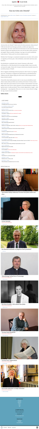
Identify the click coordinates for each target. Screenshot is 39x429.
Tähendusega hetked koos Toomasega (13, 276)
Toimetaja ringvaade (27, 15)
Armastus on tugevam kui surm (8, 131)
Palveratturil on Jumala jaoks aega (8, 155)
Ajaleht (14, 2)
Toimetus (19, 400)
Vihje (19, 405)
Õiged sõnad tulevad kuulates (7, 146)
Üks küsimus (4, 115)
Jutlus (3, 145)
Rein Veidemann (5, 335)
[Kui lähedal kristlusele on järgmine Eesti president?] (19, 247)
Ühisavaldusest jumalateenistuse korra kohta (10, 161)
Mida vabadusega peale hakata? (8, 122)
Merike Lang (5, 224)
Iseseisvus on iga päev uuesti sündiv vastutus (10, 125)
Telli (19, 406)
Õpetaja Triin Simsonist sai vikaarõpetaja (9, 116)
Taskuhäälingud (20, 422)
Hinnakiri (19, 401)
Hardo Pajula (5, 307)
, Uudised (7, 103)
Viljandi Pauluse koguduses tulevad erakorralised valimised (13, 128)
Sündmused (4, 103)
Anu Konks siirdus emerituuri (7, 107)
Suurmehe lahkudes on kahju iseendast (13, 388)
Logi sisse (14, 427)
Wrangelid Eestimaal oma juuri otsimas (9, 104)
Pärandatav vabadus (6, 113)
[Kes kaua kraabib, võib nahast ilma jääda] (19, 302)
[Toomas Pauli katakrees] (19, 330)
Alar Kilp (4, 251)
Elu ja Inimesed (4, 106)
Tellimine (9, 427)
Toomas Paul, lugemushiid (9, 360)
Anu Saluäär (5, 363)
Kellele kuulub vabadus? (6, 152)
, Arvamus (6, 109)
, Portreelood (9, 139)
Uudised (3, 154)
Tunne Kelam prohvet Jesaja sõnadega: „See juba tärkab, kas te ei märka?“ (16, 140)
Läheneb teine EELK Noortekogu (8, 119)
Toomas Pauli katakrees (8, 332)
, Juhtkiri (6, 121)
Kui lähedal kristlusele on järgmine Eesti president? (16, 249)
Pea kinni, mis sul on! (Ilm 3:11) (7, 110)
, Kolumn (6, 133)
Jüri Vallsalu (5, 279)
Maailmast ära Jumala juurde (7, 158)
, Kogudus (9, 106)
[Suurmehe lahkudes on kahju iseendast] (19, 386)
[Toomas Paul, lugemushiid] (19, 358)
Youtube (19, 421)
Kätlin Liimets (12, 15)
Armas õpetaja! (5, 149)
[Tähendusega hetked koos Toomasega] (19, 274)
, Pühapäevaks (6, 145)
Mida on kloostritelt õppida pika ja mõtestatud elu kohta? (13, 134)
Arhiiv (19, 403)
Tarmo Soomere (5, 391)
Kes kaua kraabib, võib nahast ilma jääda (13, 304)
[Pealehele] (18, 2)
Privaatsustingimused (19, 415)
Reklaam (19, 402)
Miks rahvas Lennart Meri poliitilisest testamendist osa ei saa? (13, 143)
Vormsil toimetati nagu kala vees (8, 137)
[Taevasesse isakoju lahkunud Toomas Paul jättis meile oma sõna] (19, 190)
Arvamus (21, 15)
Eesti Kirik (23, 2)
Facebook (19, 420)
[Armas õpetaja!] (19, 219)
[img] (37, 427)
